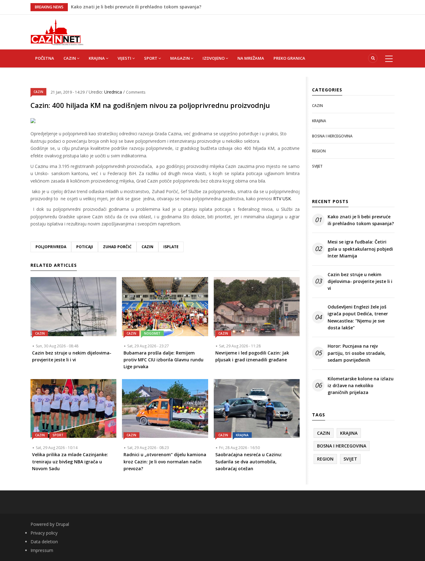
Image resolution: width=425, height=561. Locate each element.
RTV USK (282, 199)
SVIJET (317, 166)
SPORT (151, 58)
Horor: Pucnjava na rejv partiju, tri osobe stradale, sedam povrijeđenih (356, 353)
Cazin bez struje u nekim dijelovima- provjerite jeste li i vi (360, 281)
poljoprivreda (50, 246)
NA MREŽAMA (250, 58)
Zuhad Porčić (117, 246)
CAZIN (70, 58)
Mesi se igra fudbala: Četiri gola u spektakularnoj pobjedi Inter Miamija (360, 249)
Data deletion (44, 542)
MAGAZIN (180, 58)
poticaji (84, 246)
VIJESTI (125, 58)
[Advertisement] (244, 29)
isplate (171, 246)
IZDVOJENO (214, 58)
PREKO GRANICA (289, 58)
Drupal (62, 524)
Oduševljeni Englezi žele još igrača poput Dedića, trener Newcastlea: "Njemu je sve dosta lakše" (358, 317)
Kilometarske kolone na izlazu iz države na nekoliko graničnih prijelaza (361, 386)
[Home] (56, 32)
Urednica (113, 92)
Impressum (41, 550)
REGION (319, 151)
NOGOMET (152, 333)
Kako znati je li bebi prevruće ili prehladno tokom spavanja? (136, 4)
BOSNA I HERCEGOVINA (332, 136)
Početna (44, 58)
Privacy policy (44, 533)
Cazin (147, 246)
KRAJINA (97, 58)
